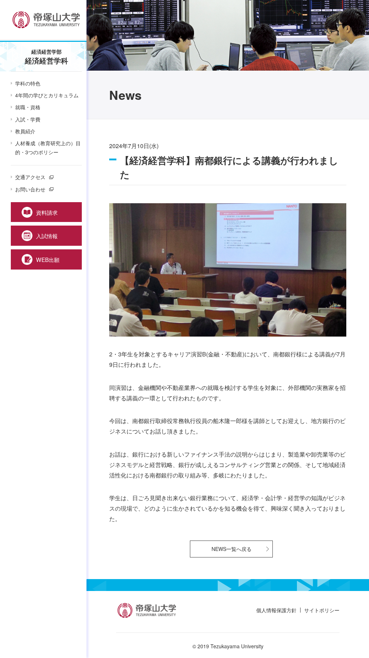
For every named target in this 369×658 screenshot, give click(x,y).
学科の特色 (27, 83)
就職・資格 (27, 107)
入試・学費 (27, 119)
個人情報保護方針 (276, 610)
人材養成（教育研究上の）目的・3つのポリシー (48, 147)
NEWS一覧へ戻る (232, 548)
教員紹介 (25, 131)
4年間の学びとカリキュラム (47, 95)
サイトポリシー (321, 610)
